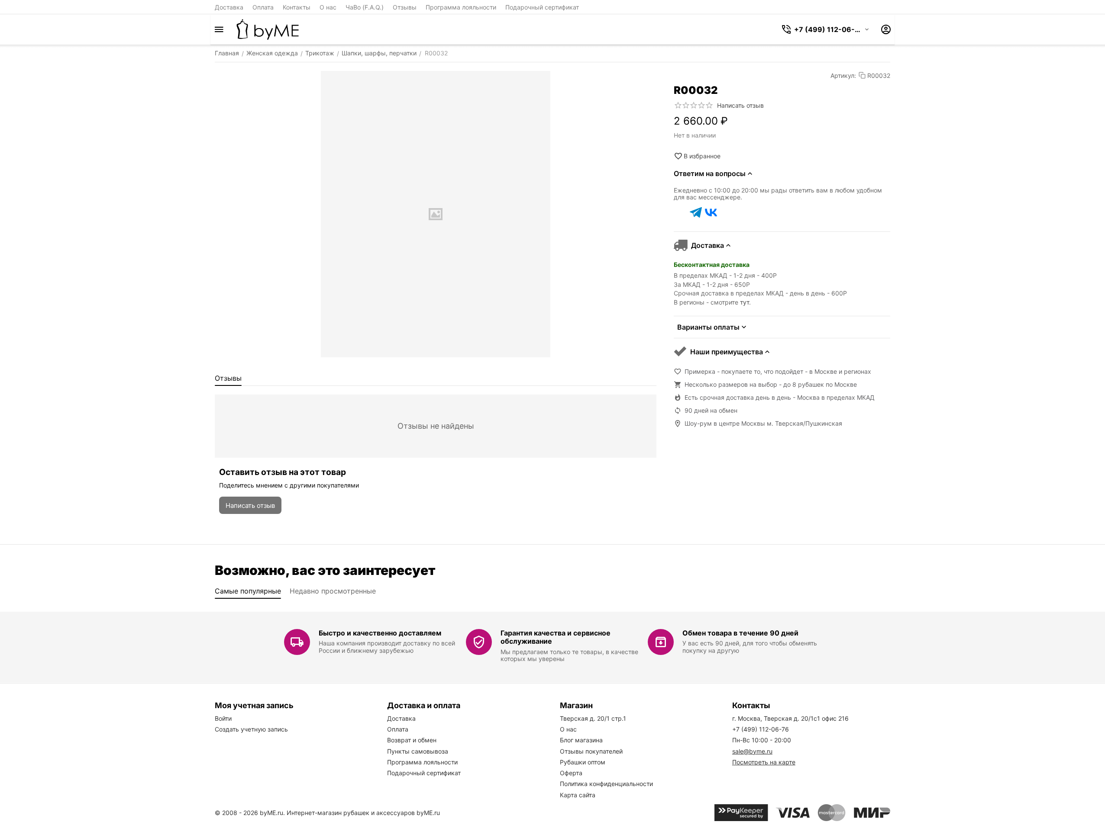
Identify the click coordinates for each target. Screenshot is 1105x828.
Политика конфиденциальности (606, 783)
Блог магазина (581, 740)
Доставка (229, 7)
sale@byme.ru (752, 751)
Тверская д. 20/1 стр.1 (593, 718)
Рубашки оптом (582, 762)
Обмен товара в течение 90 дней (740, 633)
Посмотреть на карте (763, 762)
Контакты (296, 7)
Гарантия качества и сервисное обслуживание (556, 637)
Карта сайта (577, 795)
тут (744, 302)
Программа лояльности (461, 7)
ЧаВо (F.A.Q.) (365, 7)
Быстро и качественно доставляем (380, 633)
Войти (223, 718)
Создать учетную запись (251, 729)
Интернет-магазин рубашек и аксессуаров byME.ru (363, 812)
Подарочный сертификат (542, 7)
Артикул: (843, 75)
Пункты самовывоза (417, 751)
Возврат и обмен (411, 740)
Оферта (571, 773)
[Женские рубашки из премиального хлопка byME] (267, 29)
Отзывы (405, 7)
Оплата (263, 7)
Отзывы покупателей (591, 751)
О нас (328, 7)
